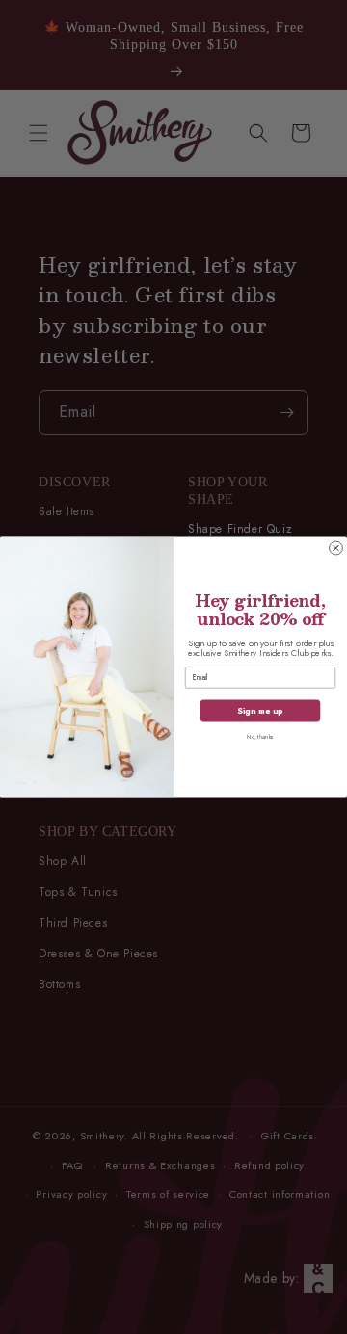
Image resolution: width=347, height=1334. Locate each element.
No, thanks (260, 737)
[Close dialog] (336, 548)
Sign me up (260, 710)
